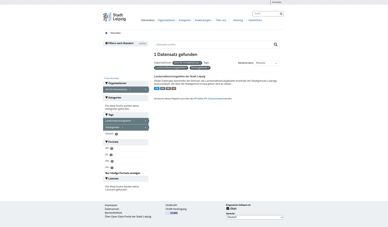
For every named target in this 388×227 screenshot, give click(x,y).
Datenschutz (112, 209)
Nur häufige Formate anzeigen (122, 173)
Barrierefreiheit (113, 213)
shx (162, 88)
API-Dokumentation (213, 99)
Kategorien (185, 20)
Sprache (230, 214)
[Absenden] (281, 13)
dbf (168, 88)
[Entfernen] (200, 63)
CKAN (231, 208)
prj (174, 88)
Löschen (142, 43)
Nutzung (238, 20)
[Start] (106, 33)
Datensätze (148, 20)
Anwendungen (203, 20)
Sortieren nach (245, 63)
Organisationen (166, 20)
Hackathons (255, 20)
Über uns (221, 20)
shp (156, 88)
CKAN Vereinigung (176, 209)
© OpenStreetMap (111, 78)
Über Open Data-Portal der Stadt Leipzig (128, 217)
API (195, 99)
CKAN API (171, 205)
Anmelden (277, 2)
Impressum (111, 205)
